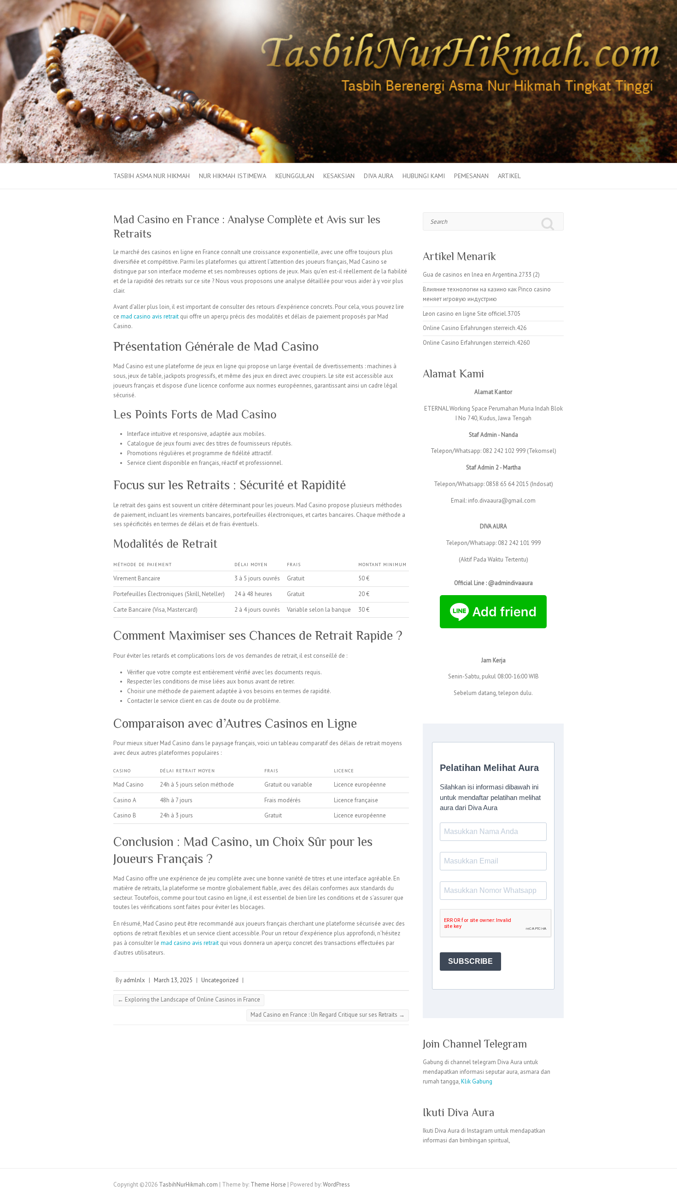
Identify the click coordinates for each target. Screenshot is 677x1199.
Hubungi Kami (424, 176)
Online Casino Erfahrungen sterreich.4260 (476, 343)
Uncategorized (220, 980)
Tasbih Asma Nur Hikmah (151, 176)
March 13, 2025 (173, 980)
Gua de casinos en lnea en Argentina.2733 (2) (481, 274)
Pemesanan (471, 176)
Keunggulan (294, 176)
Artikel (509, 176)
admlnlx (134, 980)
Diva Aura (378, 176)
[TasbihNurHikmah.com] (338, 4)
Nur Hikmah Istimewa (232, 176)
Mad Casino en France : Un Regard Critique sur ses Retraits (328, 1015)
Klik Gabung (476, 1081)
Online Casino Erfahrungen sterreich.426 (474, 328)
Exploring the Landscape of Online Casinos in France (188, 999)
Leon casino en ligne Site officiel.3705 (471, 314)
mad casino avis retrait (150, 316)
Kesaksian (339, 176)
